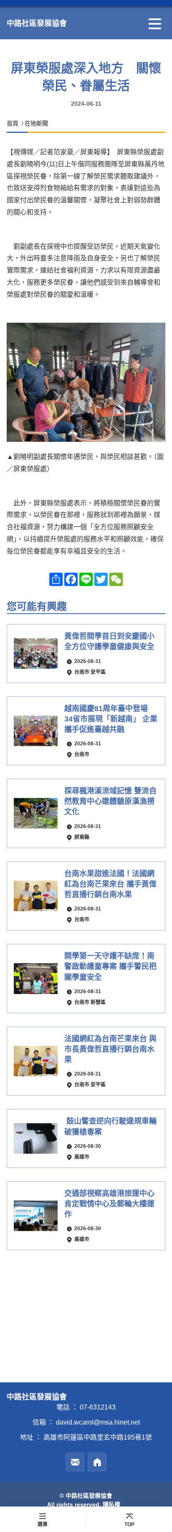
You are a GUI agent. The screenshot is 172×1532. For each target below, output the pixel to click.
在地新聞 (36, 123)
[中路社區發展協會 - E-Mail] (75, 1462)
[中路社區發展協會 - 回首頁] (97, 1462)
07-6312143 (98, 1407)
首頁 (13, 123)
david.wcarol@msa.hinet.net (98, 1422)
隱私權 (111, 1504)
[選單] (154, 23)
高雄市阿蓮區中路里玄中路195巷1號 (97, 1437)
